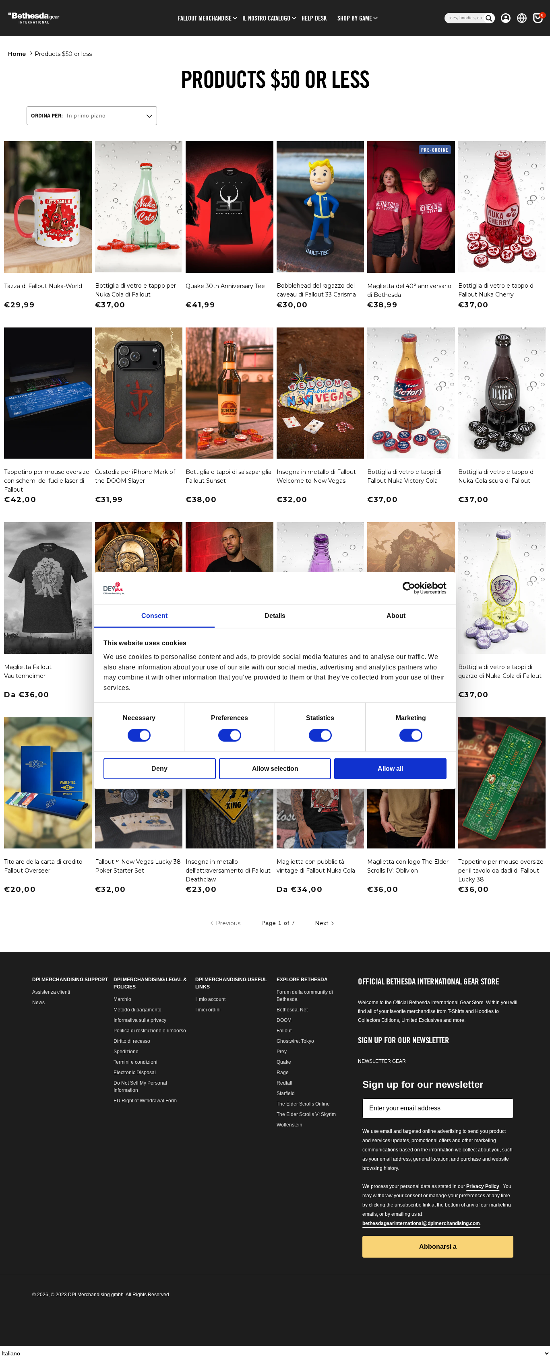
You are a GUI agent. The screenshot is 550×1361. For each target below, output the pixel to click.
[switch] (229, 735)
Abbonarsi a (275, 833)
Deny (159, 768)
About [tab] (396, 615)
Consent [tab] (154, 615)
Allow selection (275, 768)
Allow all (390, 768)
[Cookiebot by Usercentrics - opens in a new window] (411, 588)
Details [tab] (275, 615)
